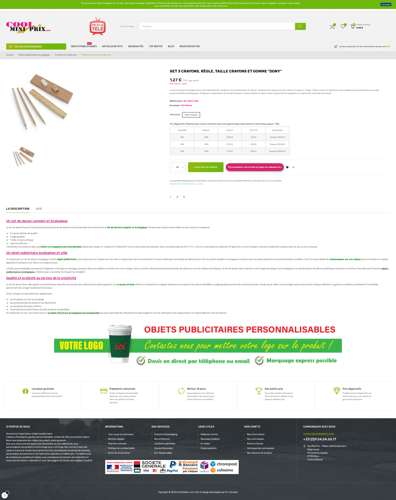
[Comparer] (332, 26)
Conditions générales (164, 443)
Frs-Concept (231, 492)
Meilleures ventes (209, 434)
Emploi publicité (209, 448)
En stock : (175, 105)
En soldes (205, 443)
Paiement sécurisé (117, 443)
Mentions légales (116, 439)
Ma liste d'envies (255, 443)
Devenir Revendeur (163, 448)
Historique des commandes (260, 448)
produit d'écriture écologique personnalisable (74, 313)
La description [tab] (17, 208)
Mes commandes (255, 439)
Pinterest (185, 197)
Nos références (162, 439)
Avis (39, 208)
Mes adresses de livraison (259, 453)
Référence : (176, 101)
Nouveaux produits (210, 439)
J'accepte (386, 4)
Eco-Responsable (163, 453)
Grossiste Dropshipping (165, 434)
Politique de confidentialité (121, 448)
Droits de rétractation (119, 453)
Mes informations (256, 434)
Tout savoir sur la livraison (121, 434)
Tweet (178, 197)
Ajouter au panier (205, 167)
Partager (172, 197)
